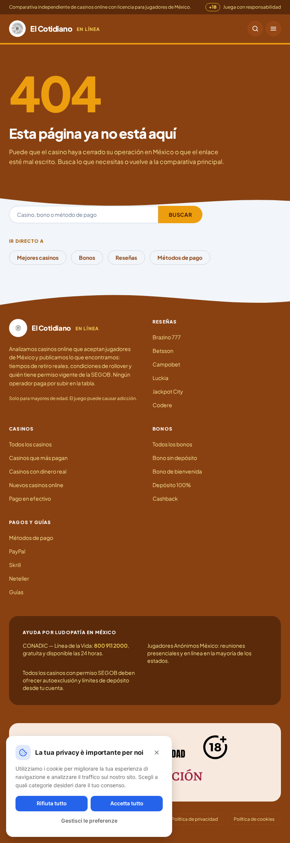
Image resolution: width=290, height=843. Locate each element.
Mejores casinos (38, 257)
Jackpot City (168, 391)
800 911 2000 (111, 645)
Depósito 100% (172, 484)
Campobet (166, 364)
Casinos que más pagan (38, 457)
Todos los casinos (30, 444)
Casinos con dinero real (37, 471)
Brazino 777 (167, 337)
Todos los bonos (172, 444)
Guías (16, 592)
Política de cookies (254, 819)
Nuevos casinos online (36, 484)
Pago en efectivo (30, 498)
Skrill (15, 564)
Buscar (180, 214)
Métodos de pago (179, 257)
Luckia (160, 377)
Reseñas (126, 257)
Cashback (165, 498)
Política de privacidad (194, 819)
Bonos (87, 257)
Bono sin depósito (175, 457)
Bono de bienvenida (177, 471)
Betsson (163, 350)
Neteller (19, 578)
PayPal (17, 551)
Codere (162, 405)
